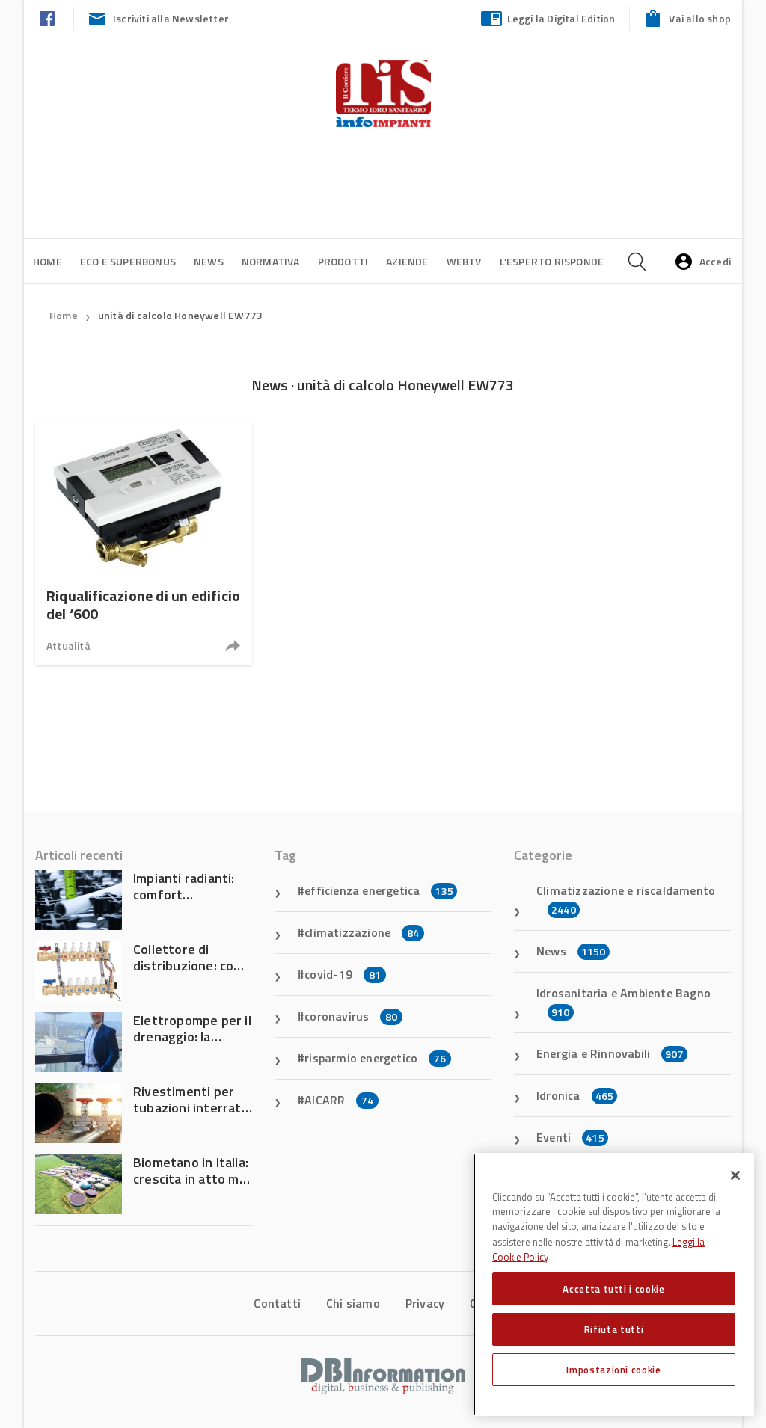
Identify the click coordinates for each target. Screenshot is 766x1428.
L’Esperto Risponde (552, 261)
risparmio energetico (375, 1058)
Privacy (424, 1303)
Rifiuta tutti (614, 1329)
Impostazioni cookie (613, 1369)
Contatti (277, 1303)
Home (47, 261)
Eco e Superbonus (128, 261)
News (209, 261)
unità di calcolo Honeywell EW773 (180, 315)
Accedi (715, 261)
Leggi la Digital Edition (561, 18)
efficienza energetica (378, 890)
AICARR (338, 1100)
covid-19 (342, 974)
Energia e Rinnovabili (610, 1053)
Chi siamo (353, 1303)
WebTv (464, 261)
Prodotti (343, 261)
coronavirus (350, 1016)
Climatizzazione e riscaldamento (625, 899)
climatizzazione (361, 932)
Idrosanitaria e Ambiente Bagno (623, 1002)
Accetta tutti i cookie (613, 1288)
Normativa (271, 261)
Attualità (68, 645)
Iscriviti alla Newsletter (171, 18)
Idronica (574, 1095)
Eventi (570, 1137)
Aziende (407, 261)
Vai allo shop (700, 18)
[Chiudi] (735, 1175)
